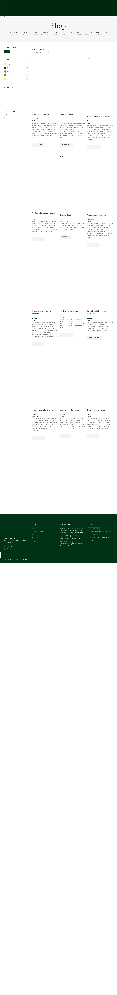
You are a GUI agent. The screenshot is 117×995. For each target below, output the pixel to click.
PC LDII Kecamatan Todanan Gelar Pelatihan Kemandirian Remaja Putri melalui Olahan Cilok (70, 537)
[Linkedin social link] (59, 1)
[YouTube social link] (10, 549)
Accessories (35, 119)
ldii (90, 528)
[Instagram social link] (6, 549)
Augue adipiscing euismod (44, 213)
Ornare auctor (66, 114)
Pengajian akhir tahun (94, 534)
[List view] (49, 49)
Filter (7, 51)
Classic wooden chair (70, 410)
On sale (8, 115)
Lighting (89, 318)
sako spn (91, 540)
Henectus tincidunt (41, 114)
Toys (61, 219)
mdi (110, 531)
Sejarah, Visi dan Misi (38, 531)
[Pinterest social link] (57, 1)
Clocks (61, 315)
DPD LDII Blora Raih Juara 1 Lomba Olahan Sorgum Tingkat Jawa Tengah (71, 543)
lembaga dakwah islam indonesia (98, 531)
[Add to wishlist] (34, 140)
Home (34, 47)
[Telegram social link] (64, 1)
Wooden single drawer (42, 410)
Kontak (34, 541)
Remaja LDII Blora (106, 537)
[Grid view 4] (57, 49)
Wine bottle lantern (96, 215)
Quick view (34, 149)
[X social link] (55, 1)
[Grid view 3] (55, 49)
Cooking (34, 318)
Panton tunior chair (69, 311)
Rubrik (34, 535)
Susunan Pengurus (37, 538)
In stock (8, 118)
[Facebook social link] (53, 1)
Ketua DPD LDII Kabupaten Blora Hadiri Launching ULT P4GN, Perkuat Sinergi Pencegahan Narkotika (71, 530)
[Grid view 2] (52, 49)
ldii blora (95, 528)
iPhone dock (65, 215)
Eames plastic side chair (98, 116)
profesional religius (94, 537)
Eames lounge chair (96, 410)
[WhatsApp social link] (62, 1)
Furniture (90, 121)
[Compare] (34, 111)
